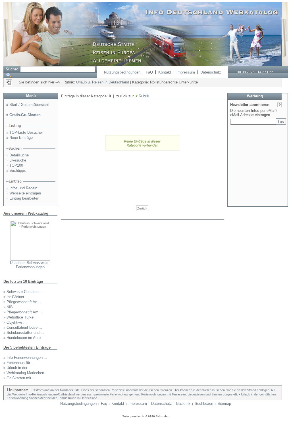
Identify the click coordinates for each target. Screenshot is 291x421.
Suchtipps (17, 170)
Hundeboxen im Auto (24, 338)
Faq (104, 403)
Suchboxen (204, 403)
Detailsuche (19, 155)
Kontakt (164, 72)
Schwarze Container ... (25, 292)
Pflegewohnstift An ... (24, 302)
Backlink (183, 403)
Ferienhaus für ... (21, 363)
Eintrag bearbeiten (24, 198)
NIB (10, 307)
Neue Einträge (21, 137)
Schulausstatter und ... (25, 332)
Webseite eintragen (25, 193)
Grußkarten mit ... (21, 378)
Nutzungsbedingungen (122, 72)
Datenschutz (210, 72)
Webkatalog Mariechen (25, 373)
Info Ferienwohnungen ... (27, 357)
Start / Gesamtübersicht (29, 104)
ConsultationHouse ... (24, 327)
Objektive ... (17, 322)
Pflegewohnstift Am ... (25, 312)
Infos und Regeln (23, 188)
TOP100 (16, 165)
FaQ (149, 72)
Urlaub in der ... (19, 368)
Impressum (185, 72)
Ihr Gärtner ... (18, 297)
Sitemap (224, 403)
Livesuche (17, 160)
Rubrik (143, 96)
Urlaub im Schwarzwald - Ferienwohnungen (30, 265)
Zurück (142, 208)
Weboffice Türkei (20, 317)
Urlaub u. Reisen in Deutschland (102, 82)
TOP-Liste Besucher (26, 132)
